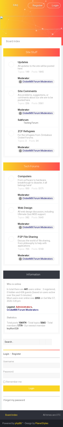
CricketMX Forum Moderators (38, 81)
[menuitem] (14, 5)
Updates (23, 62)
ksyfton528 (12, 328)
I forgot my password (14, 400)
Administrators (24, 307)
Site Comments (27, 91)
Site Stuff (31, 52)
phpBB (18, 423)
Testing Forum (30, 123)
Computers (25, 176)
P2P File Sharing (28, 236)
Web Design (25, 207)
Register (16, 354)
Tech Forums (31, 166)
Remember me (14, 381)
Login (6, 354)
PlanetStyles (41, 423)
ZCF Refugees (26, 131)
